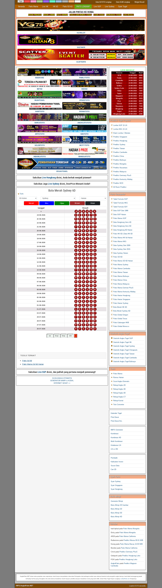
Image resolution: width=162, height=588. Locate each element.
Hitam (92, 203)
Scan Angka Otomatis (121, 381)
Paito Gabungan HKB (121, 322)
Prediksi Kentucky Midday (123, 179)
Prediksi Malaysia (119, 172)
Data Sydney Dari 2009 (121, 245)
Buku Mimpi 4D (116, 517)
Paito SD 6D (68, 6)
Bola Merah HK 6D (120, 307)
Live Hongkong (49, 177)
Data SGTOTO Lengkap (104, 2)
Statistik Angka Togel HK (122, 342)
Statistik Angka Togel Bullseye (124, 361)
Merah (31, 203)
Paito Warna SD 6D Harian (123, 261)
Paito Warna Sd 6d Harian (33, 364)
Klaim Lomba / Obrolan (121, 133)
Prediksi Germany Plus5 (122, 175)
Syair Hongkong (116, 489)
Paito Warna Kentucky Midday (124, 292)
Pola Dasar (115, 417)
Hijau (62, 203)
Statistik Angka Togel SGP (123, 338)
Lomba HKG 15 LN (120, 129)
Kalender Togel (116, 413)
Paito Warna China (120, 280)
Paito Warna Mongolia (131, 529)
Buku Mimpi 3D (116, 513)
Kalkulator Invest (117, 462)
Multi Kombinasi (117, 441)
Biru (46, 203)
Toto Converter (118, 404)
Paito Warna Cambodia (121, 268)
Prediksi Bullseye (119, 160)
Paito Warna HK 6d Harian (123, 238)
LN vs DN (114, 449)
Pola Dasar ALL (116, 421)
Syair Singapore (116, 485)
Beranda (21, 6)
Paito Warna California (127, 536)
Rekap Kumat (118, 401)
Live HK (45, 6)
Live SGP (97, 6)
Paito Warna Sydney (120, 265)
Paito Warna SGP (119, 218)
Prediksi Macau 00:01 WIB (133, 540)
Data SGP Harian (119, 214)
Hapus (21, 1)
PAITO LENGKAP (83, 6)
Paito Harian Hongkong (121, 295)
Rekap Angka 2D (119, 385)
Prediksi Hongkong (120, 141)
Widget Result (139, 2)
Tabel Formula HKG (120, 203)
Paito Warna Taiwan (120, 272)
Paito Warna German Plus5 (123, 288)
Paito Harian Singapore (121, 299)
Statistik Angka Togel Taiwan (123, 354)
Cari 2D (113, 469)
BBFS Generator (117, 430)
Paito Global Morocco (121, 326)
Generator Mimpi (117, 501)
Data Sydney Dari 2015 (121, 249)
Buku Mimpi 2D (116, 509)
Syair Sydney (116, 481)
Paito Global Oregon (120, 315)
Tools (22, 194)
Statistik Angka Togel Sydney (124, 346)
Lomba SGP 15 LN (120, 125)
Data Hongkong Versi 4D (122, 222)
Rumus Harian (118, 377)
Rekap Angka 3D (119, 389)
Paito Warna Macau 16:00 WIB (131, 544)
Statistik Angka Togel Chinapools (125, 350)
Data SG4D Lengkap (123, 2)
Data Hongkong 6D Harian (122, 230)
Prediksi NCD (118, 183)
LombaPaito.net (125, 578)
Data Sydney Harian (120, 253)
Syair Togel (122, 6)
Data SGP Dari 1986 (120, 211)
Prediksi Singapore (120, 137)
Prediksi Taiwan (119, 148)
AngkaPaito (115, 563)
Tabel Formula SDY (120, 207)
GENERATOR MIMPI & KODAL (62, 381)
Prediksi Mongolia (119, 164)
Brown (77, 203)
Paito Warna (33, 6)
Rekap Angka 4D (119, 393)
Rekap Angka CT (119, 397)
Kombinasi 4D (116, 437)
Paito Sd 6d (27, 361)
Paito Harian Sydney (120, 303)
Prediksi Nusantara (120, 168)
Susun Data (115, 466)
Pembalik (114, 458)
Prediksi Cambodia (120, 152)
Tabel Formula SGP (120, 199)
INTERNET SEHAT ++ (62, 383)
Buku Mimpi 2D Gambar (119, 505)
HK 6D (55, 6)
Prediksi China (118, 156)
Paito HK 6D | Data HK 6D (123, 234)
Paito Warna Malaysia (121, 284)
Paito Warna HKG (119, 241)
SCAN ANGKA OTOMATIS (62, 378)
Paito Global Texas (120, 319)
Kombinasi (114, 434)
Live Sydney (109, 6)
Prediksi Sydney (119, 144)
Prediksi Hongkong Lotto (131, 556)
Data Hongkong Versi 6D (122, 226)
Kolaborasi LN (116, 445)
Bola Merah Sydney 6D (62, 190)
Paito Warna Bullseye (121, 276)
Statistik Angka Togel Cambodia (125, 358)
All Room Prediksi (119, 187)
